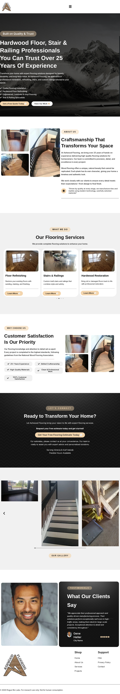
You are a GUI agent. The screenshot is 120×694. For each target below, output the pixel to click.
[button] (70, 6)
